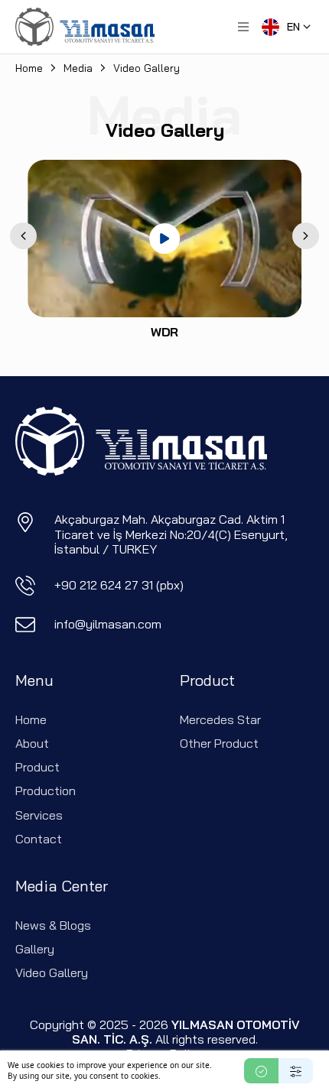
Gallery (34, 948)
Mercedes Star (220, 719)
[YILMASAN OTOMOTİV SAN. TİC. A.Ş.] (85, 27)
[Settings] (296, 1070)
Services (39, 815)
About (32, 743)
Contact (38, 838)
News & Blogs (53, 925)
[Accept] (261, 1070)
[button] (243, 27)
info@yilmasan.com (107, 624)
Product (37, 766)
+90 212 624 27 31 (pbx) (119, 585)
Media (78, 68)
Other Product (219, 743)
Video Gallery (51, 972)
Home (29, 68)
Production (45, 790)
